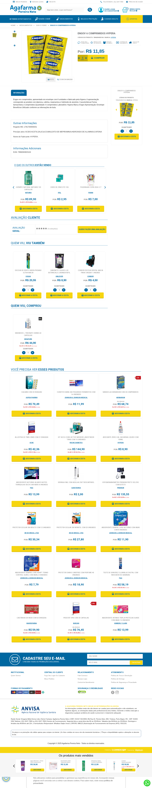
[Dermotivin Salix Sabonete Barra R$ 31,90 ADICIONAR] (53, 771)
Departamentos (21, 19)
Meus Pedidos (21, 2)
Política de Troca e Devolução (121, 675)
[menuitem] (13, 25)
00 (127, 8)
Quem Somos (16, 675)
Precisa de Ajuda (135, 2)
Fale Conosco (82, 675)
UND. (82, 59)
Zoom (65, 79)
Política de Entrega (117, 679)
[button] (127, 137)
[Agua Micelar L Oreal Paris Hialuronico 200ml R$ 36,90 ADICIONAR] (23, 771)
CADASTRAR (136, 662)
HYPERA (113, 37)
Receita (52, 2)
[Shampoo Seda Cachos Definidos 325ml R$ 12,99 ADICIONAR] (83, 771)
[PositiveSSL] (82, 692)
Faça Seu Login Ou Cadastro (54, 675)
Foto (51, 79)
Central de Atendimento (86, 682)
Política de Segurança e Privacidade (124, 682)
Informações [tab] (18, 93)
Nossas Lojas (37, 2)
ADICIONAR (37, 770)
